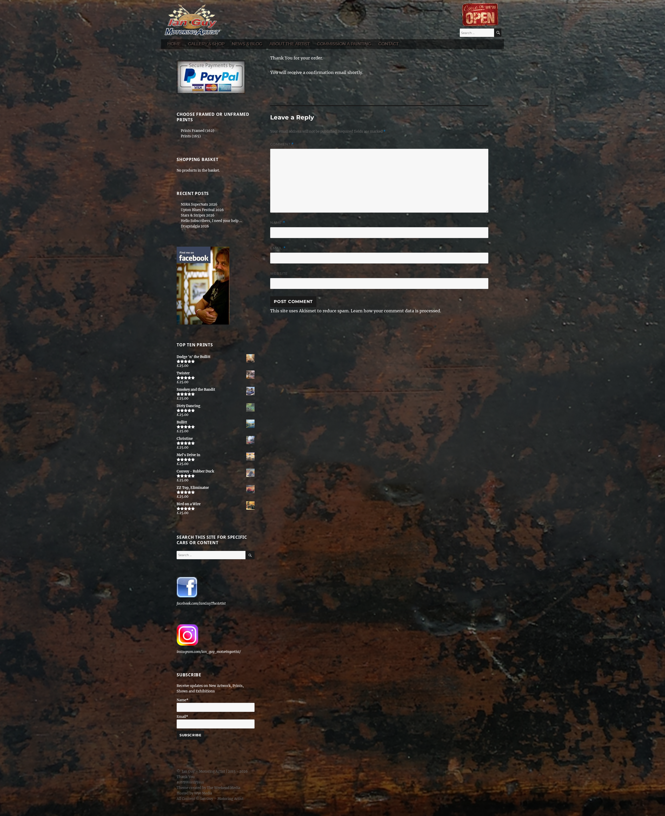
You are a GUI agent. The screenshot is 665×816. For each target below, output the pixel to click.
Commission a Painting (344, 43)
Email (278, 248)
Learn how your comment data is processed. (396, 310)
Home (174, 43)
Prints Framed (192, 131)
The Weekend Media (223, 788)
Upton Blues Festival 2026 (202, 210)
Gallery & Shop (206, 43)
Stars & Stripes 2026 (198, 215)
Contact (388, 43)
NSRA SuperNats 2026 (199, 204)
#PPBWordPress (190, 782)
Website (279, 273)
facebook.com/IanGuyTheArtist (201, 603)
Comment (282, 144)
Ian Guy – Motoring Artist (203, 771)
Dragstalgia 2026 (195, 226)
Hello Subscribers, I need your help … (211, 221)
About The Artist (289, 43)
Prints (186, 136)
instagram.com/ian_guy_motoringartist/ (209, 652)
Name (277, 222)
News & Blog (247, 43)
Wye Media (203, 793)
